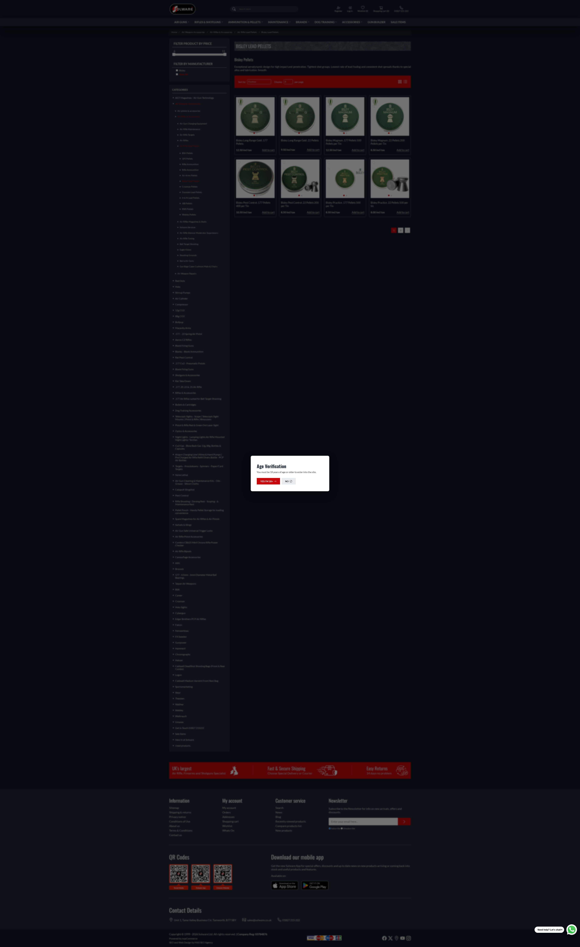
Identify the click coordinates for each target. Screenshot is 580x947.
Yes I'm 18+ (266, 481)
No (287, 481)
